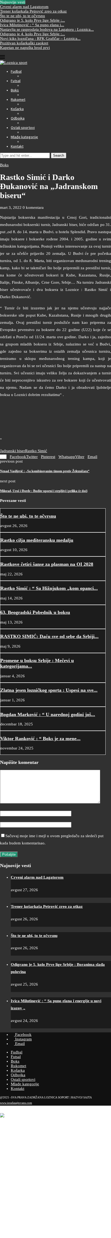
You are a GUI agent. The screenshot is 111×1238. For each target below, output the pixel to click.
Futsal (15, 80)
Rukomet (18, 99)
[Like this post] (3, 457)
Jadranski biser (12, 451)
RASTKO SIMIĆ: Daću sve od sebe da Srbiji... (49, 636)
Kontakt (17, 146)
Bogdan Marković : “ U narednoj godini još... (47, 714)
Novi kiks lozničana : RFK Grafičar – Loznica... (40, 38)
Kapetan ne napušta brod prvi (25, 47)
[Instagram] (6, 52)
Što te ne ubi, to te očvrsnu (22, 16)
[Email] (10, 52)
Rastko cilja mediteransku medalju (36, 540)
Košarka (17, 108)
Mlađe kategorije (24, 136)
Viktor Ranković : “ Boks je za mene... (40, 738)
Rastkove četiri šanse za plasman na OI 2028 (46, 564)
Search (58, 155)
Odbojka (18, 118)
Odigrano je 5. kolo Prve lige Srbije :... (32, 20)
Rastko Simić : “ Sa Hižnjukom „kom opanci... (49, 588)
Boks (15, 90)
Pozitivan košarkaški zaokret (24, 43)
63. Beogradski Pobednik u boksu (35, 612)
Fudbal (16, 71)
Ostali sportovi (23, 127)
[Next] (32, 2)
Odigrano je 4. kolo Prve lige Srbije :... (32, 34)
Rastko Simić (36, 451)
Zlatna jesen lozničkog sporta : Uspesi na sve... (49, 690)
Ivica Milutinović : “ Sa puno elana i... (32, 25)
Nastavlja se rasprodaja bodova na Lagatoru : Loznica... (47, 29)
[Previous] (28, 2)
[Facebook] (1, 52)
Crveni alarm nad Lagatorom (24, 7)
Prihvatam (26, 1230)
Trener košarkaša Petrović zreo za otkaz (33, 11)
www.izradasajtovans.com (16, 1102)
